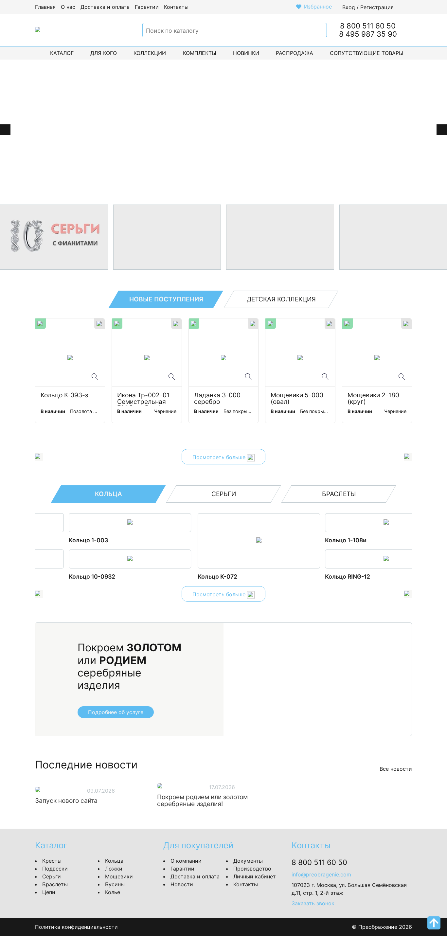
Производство (252, 868)
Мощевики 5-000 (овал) (298, 398)
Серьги (51, 876)
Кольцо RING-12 (184, 576)
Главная (45, 7)
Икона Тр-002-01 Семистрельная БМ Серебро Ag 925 (144, 399)
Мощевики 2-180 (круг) (374, 398)
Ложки (113, 868)
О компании (186, 860)
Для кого (103, 53)
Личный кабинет (254, 876)
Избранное (318, 6)
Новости (181, 884)
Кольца (114, 860)
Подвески (55, 868)
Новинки (246, 53)
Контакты (176, 7)
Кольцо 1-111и (309, 540)
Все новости (396, 768)
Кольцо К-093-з (64, 395)
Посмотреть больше (219, 457)
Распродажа (294, 53)
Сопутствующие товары (366, 53)
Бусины (115, 884)
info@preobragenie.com (321, 874)
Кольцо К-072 (55, 576)
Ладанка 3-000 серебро (218, 398)
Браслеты (55, 884)
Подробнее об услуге (115, 712)
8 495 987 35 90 (368, 33)
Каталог (62, 53)
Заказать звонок (313, 903)
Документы (248, 860)
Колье (112, 892)
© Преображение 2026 (382, 927)
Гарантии (147, 7)
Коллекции (150, 53)
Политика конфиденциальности (76, 927)
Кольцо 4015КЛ (312, 576)
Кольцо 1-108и (183, 540)
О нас (68, 7)
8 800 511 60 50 (368, 25)
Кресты (52, 860)
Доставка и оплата (105, 7)
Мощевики (119, 876)
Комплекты (199, 53)
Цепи (48, 892)
